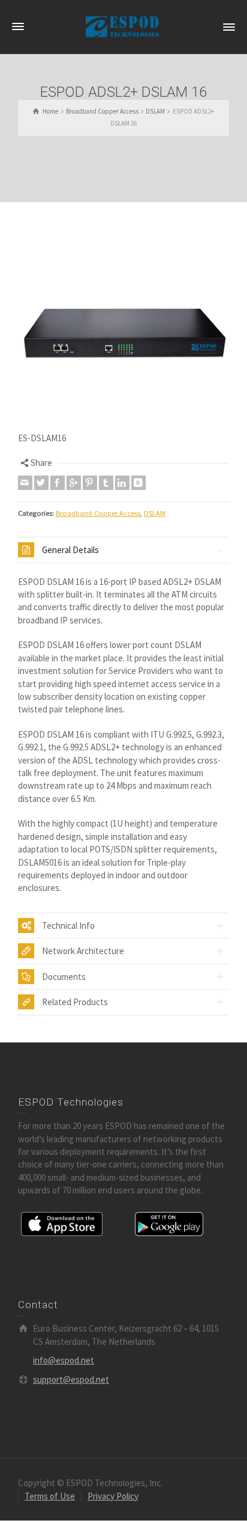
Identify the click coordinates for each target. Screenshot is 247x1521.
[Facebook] (57, 483)
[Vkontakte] (138, 483)
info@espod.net (63, 1360)
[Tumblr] (106, 483)
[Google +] (74, 483)
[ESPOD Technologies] (123, 26)
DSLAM (154, 513)
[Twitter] (41, 483)
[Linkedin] (122, 483)
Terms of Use (50, 1496)
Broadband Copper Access (98, 513)
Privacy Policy (113, 1496)
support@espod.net (71, 1379)
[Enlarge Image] (123, 326)
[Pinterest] (90, 483)
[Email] (25, 483)
